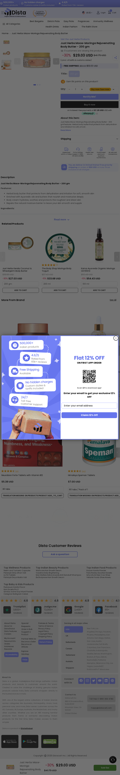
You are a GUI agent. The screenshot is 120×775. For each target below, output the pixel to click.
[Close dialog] (116, 338)
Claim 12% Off (89, 415)
